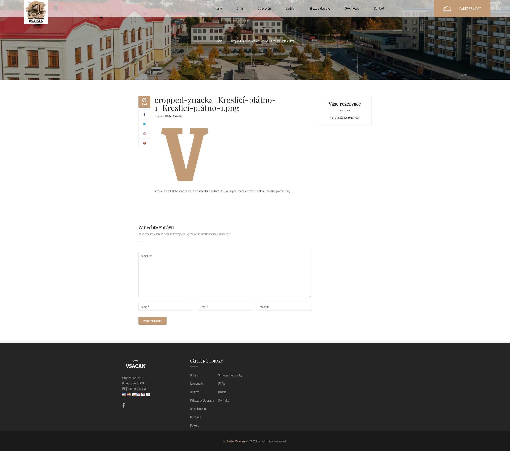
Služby (194, 392)
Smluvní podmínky (230, 375)
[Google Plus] (144, 133)
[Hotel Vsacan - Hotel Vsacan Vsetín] (36, 13)
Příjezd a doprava (202, 400)
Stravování (197, 383)
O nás (194, 375)
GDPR (222, 392)
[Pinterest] (144, 143)
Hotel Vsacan (236, 441)
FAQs (221, 383)
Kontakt (195, 417)
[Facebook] (144, 114)
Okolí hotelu (198, 408)
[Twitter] (144, 124)
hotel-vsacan (173, 116)
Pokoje (194, 425)
